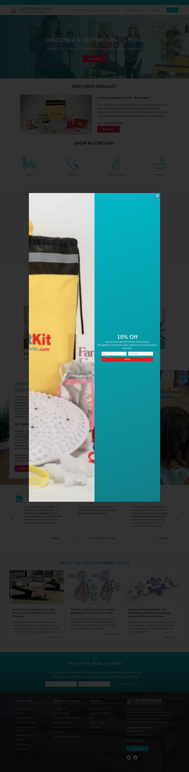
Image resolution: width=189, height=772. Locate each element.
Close (157, 195)
